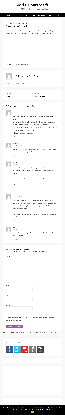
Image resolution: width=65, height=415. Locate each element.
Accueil (8, 15)
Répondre (15, 136)
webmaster (15, 111)
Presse (49, 15)
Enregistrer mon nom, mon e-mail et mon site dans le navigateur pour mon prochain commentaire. (30, 319)
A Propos (56, 15)
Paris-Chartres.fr (32, 5)
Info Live (32, 15)
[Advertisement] (18, 48)
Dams (14, 227)
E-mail (8, 295)
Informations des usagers (20, 64)
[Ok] (63, 410)
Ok (32, 412)
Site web (9, 305)
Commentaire (10, 256)
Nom (8, 285)
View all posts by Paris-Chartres (16, 83)
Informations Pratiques (20, 15)
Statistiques (41, 15)
